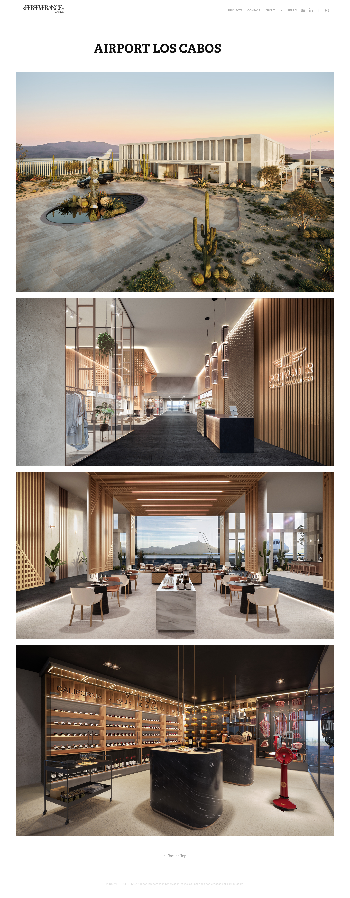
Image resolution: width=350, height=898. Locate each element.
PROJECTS (235, 10)
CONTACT (253, 10)
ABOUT (270, 10)
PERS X (292, 10)
